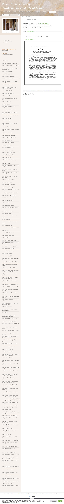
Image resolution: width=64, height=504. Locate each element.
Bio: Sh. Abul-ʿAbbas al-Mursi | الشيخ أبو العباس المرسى (10, 473)
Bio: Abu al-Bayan (6, 237)
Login (44, 11)
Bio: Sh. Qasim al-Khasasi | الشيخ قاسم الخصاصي (10, 403)
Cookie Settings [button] (53, 501)
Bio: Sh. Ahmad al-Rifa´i (7, 157)
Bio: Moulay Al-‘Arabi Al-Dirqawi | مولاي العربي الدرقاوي (10, 389)
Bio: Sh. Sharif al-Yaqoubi (7, 182)
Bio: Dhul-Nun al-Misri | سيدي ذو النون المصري (10, 160)
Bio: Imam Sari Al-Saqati (7, 132)
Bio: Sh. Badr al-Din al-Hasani (8, 232)
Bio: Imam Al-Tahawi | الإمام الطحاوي (10, 63)
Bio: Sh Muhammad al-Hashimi (8, 248)
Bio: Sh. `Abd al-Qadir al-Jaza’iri (9, 152)
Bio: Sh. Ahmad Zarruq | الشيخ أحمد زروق (11, 440)
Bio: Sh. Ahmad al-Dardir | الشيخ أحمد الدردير (9, 340)
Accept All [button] (60, 501)
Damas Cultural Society (16, 4)
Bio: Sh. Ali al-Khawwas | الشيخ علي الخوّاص (9, 265)
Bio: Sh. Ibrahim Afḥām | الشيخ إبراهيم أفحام (9, 437)
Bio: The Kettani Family (7, 434)
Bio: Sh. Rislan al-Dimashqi (8, 84)
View (12, 54)
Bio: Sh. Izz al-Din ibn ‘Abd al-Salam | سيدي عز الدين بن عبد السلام (10, 243)
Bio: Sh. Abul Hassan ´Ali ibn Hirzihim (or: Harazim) (10, 124)
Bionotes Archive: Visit (6, 54)
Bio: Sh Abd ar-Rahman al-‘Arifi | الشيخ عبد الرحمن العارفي (10, 412)
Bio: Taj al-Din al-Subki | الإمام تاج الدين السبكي (10, 170)
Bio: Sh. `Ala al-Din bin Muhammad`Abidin (11, 228)
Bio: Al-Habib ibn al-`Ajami (8, 428)
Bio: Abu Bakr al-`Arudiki (7, 90)
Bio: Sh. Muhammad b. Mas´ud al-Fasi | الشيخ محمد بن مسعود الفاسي (10, 375)
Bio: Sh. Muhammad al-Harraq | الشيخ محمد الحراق (9, 274)
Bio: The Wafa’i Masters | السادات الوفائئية (9, 449)
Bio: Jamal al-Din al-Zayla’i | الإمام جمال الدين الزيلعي (10, 173)
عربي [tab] (47, 36)
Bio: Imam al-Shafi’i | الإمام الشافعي (10, 318)
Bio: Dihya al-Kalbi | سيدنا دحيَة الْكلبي (10, 415)
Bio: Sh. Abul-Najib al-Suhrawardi (9, 76)
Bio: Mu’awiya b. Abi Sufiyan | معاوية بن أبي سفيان (10, 130)
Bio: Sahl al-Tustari (6, 163)
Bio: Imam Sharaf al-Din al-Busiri (9, 184)
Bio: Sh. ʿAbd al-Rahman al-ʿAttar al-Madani (11, 330)
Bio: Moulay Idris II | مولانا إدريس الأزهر (10, 261)
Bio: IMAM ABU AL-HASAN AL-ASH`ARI (10, 193)
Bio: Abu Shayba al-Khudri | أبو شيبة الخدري (9, 99)
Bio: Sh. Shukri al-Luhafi (7, 253)
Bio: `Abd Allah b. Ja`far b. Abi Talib (9, 197)
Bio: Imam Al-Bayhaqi (7, 213)
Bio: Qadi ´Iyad (6, 60)
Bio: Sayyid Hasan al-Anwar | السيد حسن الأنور (10, 378)
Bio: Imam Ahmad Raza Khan (8, 470)
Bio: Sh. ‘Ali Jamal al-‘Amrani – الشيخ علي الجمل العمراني (10, 392)
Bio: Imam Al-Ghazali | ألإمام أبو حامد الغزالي (9, 461)
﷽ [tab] (29, 36)
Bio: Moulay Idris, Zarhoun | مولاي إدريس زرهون (10, 259)
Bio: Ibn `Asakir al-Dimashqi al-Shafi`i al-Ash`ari (10, 208)
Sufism (14, 11)
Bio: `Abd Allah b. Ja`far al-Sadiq (9, 195)
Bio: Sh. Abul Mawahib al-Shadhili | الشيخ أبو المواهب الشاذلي (10, 304)
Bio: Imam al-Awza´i (7, 101)
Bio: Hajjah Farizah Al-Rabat (8, 476)
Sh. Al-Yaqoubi (36, 11)
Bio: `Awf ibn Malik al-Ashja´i (8, 225)
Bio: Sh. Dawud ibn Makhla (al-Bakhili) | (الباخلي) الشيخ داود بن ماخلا (10, 457)
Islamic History (31, 90)
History (28, 11)
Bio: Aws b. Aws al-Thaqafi (8, 200)
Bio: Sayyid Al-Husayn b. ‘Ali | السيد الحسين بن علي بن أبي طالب (9, 315)
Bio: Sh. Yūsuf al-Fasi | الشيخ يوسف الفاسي (9, 418)
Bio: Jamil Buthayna (7, 409)
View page (6, 50)
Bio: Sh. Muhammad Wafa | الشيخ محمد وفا (11, 454)
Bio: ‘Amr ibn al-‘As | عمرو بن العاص (9, 240)
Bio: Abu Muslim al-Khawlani (8, 154)
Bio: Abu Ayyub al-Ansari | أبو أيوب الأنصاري (9, 107)
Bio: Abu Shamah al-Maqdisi (8, 150)
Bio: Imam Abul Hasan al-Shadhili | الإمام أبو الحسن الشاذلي (10, 479)
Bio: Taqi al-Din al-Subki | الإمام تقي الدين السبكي (10, 166)
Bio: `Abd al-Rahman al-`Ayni (8, 93)
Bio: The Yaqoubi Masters (8, 349)
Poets (56, 90)
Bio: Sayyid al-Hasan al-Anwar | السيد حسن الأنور (10, 361)
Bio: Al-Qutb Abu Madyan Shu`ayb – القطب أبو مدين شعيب (9, 88)
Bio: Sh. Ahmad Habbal (7, 255)
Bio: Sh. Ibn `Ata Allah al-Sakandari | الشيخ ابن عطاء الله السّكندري (10, 467)
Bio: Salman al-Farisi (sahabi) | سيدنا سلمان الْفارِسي (9, 422)
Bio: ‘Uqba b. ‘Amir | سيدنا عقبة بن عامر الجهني (10, 327)
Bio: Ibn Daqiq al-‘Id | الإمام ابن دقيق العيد (11, 284)
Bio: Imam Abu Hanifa (7, 145)
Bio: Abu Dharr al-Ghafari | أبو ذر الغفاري (10, 246)
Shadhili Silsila (5, 312)
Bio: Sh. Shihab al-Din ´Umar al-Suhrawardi (11, 79)
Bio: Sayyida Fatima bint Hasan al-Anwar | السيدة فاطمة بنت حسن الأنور (10, 355)
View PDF (26, 39)
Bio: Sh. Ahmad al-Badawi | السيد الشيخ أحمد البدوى (10, 290)
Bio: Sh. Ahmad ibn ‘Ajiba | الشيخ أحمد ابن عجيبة (10, 324)
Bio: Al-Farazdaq (6, 202)
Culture (21, 11)
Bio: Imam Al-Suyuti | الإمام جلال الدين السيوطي (9, 82)
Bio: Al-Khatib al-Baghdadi (8, 95)
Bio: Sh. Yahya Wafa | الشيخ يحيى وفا (10, 446)
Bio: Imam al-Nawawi (7, 126)
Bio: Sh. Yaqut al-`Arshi (7, 306)
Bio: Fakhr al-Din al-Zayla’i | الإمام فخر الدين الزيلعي (9, 177)
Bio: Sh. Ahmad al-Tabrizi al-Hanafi (9, 110)
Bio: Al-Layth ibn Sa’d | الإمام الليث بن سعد (11, 65)
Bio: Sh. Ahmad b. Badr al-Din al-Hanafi (10, 116)
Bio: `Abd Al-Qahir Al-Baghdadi (9, 187)
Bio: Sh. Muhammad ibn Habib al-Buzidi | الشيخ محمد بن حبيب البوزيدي (10, 482)
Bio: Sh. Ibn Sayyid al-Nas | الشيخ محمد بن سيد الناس (10, 297)
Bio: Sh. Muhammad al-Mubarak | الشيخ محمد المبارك (10, 364)
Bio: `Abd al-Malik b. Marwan (8, 211)
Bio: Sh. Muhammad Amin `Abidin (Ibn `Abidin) (9, 222)
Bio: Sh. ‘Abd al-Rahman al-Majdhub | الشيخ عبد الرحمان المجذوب (10, 425)
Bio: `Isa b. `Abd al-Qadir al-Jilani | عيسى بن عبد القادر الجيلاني (10, 69)
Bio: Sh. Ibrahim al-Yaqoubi (8, 351)
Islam (8, 11)
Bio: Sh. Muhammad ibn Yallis (8, 251)
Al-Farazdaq (44, 23)
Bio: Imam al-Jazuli (6, 120)
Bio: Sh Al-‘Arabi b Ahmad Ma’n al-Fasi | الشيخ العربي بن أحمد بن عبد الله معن (10, 396)
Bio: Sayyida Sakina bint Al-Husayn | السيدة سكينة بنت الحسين (9, 385)
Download (32, 39)
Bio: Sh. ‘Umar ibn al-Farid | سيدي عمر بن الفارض (10, 300)
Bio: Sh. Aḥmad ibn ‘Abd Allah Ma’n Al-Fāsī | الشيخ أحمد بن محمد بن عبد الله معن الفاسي (10, 399)
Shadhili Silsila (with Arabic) (8, 464)
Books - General (48, 90)
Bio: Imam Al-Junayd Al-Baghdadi (9, 137)
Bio (39, 90)
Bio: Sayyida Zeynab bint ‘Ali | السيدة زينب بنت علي (10, 368)
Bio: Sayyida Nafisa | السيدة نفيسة (9, 321)
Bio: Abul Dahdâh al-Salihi (8, 140)
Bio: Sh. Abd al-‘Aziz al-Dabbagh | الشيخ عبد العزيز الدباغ (10, 281)
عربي (35, 31)
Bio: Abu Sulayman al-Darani (8, 147)
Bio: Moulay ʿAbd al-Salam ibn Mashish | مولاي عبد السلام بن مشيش (10, 337)
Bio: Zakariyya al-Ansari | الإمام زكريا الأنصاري (9, 344)
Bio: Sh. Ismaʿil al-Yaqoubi (7, 357)
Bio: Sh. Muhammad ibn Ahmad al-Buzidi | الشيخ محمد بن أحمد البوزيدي (10, 271)
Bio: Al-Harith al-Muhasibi (8, 71)
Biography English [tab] (39, 36)
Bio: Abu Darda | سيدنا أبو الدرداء (9, 135)
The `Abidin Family (6, 219)
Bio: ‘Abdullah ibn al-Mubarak (8, 205)
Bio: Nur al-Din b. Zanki (7, 118)
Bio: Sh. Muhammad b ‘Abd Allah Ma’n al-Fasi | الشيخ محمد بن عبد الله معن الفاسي (10, 406)
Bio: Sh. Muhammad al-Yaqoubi (9, 347)
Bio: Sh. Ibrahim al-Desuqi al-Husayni (10, 267)
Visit (3, 50)
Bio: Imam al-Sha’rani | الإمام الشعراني (10, 286)
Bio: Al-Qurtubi (6, 230)
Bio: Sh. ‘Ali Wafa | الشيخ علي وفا (9, 452)
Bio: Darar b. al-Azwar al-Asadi (8, 179)
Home (3, 11)
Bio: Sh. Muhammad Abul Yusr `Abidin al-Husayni (10, 216)
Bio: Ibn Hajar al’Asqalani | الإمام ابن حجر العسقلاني (10, 333)
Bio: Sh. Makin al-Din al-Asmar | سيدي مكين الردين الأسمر (9, 310)
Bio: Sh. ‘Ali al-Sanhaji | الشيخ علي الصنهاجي (9, 431)
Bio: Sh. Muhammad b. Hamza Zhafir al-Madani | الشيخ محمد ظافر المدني (10, 382)
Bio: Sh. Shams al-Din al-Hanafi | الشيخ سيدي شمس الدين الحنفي (10, 278)
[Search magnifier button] (19, 15)
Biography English (30, 31)
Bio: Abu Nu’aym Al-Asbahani (8, 142)
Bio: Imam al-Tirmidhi (7, 104)
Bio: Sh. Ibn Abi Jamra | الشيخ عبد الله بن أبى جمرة (10, 293)
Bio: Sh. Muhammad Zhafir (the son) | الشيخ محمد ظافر (9, 113)
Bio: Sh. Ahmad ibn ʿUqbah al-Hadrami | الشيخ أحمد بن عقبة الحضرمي (10, 443)
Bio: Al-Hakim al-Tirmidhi (7, 74)
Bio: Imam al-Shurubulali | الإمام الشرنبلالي (11, 485)
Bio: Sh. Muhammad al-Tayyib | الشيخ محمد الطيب (10, 371)
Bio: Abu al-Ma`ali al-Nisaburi (8, 235)
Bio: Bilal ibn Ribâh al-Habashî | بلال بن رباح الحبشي (10, 190)
